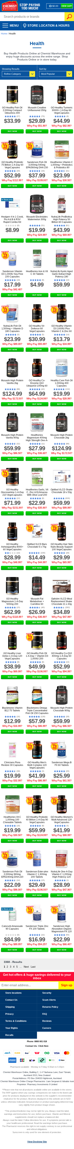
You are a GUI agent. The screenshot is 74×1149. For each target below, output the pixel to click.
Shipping (10, 1007)
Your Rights (11, 1028)
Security (46, 993)
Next (26, 966)
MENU (9, 24)
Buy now (12, 131)
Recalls (9, 1035)
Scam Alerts (49, 1000)
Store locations (13, 993)
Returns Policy (50, 1007)
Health (12, 33)
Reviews (47, 1021)
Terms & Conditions (16, 1021)
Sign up (66, 985)
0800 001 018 (40, 1041)
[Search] (69, 16)
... (21, 966)
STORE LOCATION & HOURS (46, 24)
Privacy (9, 1014)
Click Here (43, 1046)
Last (33, 966)
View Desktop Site (37, 1141)
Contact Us (11, 1000)
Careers (46, 1028)
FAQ (44, 1014)
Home (4, 33)
